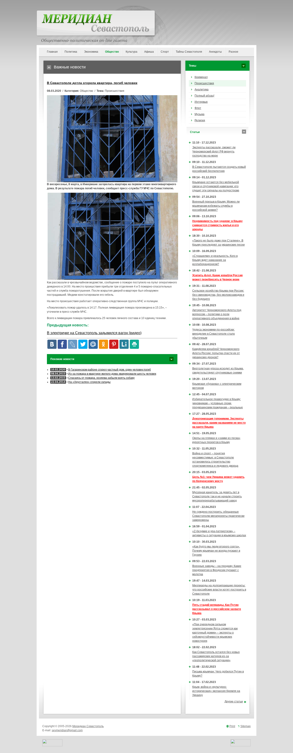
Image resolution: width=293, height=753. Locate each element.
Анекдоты (215, 51)
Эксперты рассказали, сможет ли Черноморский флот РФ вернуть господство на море (214, 151)
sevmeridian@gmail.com (67, 730)
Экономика (91, 51)
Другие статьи (234, 701)
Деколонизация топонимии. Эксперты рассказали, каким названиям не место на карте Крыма (219, 422)
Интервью (201, 101)
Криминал (201, 77)
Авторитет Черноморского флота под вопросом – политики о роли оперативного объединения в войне (216, 314)
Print (232, 726)
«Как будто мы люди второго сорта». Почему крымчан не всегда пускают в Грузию (216, 550)
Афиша (149, 51)
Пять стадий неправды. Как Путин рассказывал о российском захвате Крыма (216, 609)
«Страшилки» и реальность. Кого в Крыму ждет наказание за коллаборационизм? (215, 260)
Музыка (199, 114)
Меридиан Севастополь (88, 726)
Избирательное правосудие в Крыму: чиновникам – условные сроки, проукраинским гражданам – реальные (217, 403)
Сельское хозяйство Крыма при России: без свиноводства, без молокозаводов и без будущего (218, 295)
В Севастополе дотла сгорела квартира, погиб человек (92, 83)
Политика (71, 51)
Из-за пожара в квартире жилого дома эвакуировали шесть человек (112, 373)
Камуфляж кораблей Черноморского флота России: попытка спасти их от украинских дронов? (216, 353)
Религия (200, 120)
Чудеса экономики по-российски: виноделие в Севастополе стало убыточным (213, 333)
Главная (52, 51)
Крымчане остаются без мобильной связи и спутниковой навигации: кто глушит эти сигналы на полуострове (215, 186)
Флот (198, 108)
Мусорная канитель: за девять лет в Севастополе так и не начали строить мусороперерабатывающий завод (217, 496)
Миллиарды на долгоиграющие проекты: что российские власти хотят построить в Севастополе (219, 589)
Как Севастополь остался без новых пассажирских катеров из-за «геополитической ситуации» (216, 656)
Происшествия (204, 83)
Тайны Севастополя (189, 51)
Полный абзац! (204, 95)
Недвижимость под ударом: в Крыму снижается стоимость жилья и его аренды (217, 225)
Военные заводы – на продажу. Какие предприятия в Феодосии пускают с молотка (216, 570)
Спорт (165, 51)
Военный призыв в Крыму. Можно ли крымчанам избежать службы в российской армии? (216, 205)
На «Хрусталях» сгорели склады (89, 382)
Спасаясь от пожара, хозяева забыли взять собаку (101, 377)
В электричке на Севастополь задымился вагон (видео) (94, 333)
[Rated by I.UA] (52, 745)
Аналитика (202, 89)
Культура (131, 51)
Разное (233, 51)
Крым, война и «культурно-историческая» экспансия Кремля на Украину (216, 691)
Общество (112, 51)
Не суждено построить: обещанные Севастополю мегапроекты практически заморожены (218, 516)
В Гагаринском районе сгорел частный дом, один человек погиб (109, 369)
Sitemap (245, 726)
